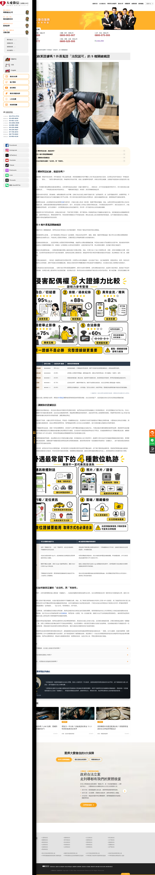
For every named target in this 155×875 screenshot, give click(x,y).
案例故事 (62, 866)
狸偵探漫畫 (13, 104)
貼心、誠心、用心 (8, 18)
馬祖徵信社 (45, 849)
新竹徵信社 (67, 840)
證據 (62, 202)
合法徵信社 (102, 3)
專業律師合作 (95, 759)
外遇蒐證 (61, 398)
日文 (12, 64)
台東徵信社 (67, 847)
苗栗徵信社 (89, 840)
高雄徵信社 (67, 844)
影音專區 (13, 88)
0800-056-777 (32, 41)
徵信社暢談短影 (15, 93)
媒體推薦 (134, 3)
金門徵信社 (111, 847)
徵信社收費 (13, 76)
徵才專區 (13, 82)
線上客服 (152, 435)
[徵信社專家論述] (12, 41)
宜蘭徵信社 (111, 844)
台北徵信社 (89, 837)
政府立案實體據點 (64, 759)
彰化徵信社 (67, 842)
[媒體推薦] (12, 48)
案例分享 (120, 3)
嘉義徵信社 (111, 842)
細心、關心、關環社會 (8, 31)
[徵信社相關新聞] (12, 44)
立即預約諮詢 (87, 805)
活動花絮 (84, 866)
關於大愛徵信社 (8, 11)
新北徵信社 (111, 837)
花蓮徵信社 (45, 847)
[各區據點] (12, 51)
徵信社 (55, 870)
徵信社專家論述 (68, 866)
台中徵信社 (111, 840)
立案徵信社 (45, 837)
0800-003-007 (67, 35)
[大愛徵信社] (16, 3)
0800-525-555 (67, 41)
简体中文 (13, 59)
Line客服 (152, 443)
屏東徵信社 (89, 844)
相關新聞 (127, 3)
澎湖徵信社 (89, 847)
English (13, 70)
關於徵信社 (52, 866)
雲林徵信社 (89, 842)
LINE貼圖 (13, 99)
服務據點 (141, 3)
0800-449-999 (32, 35)
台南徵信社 (45, 844)
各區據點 (88, 866)
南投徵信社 (45, 842)
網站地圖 (97, 866)
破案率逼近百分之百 (8, 25)
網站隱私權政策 (109, 866)
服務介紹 (58, 866)
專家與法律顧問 (111, 3)
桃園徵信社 (45, 840)
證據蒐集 (64, 613)
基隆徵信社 (67, 837)
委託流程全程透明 (80, 759)
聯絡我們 (93, 866)
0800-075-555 (102, 35)
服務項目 (95, 3)
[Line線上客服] (112, 41)
